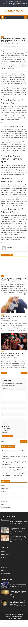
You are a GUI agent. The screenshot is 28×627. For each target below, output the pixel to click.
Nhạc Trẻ (4, 504)
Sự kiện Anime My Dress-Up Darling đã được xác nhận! (13, 317)
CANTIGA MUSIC (14, 10)
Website (4, 415)
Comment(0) (22, 43)
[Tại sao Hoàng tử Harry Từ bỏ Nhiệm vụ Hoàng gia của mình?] (5, 522)
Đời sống (4, 491)
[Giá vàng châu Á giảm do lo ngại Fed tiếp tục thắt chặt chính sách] (5, 603)
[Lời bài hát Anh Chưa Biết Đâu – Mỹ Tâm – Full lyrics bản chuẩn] (5, 538)
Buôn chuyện (5, 488)
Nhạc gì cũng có (6, 498)
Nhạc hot (4, 501)
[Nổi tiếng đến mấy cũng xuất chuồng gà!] (5, 530)
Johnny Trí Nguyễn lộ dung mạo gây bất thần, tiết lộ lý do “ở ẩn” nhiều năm (14, 279)
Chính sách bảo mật (12, 3)
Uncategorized (6, 507)
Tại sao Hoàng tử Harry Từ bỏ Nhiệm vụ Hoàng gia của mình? (18, 520)
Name (4, 403)
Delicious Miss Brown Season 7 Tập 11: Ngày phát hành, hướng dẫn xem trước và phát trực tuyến (24, 373)
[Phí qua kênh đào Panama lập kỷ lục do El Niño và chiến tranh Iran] (5, 592)
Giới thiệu (4, 3)
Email (4, 409)
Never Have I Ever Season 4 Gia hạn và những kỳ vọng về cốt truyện (13, 354)
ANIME (2, 36)
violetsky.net (20, 614)
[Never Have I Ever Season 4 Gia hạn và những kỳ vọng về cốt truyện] (14, 341)
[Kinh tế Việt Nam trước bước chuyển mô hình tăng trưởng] (5, 585)
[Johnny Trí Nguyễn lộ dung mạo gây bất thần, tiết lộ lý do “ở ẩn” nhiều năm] (14, 266)
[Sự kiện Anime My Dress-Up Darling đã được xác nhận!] (14, 305)
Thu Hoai (14, 43)
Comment (5, 388)
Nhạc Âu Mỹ (5, 495)
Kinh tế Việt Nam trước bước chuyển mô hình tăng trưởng (14, 452)
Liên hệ (14, 4)
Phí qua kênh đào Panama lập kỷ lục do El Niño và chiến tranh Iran (14, 457)
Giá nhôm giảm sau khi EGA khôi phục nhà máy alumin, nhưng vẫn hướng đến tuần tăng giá (14, 469)
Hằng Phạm (12, 597)
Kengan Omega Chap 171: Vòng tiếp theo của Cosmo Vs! (5, 373)
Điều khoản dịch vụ (22, 3)
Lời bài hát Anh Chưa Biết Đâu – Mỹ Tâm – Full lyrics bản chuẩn (18, 537)
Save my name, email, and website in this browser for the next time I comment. (6, 427)
